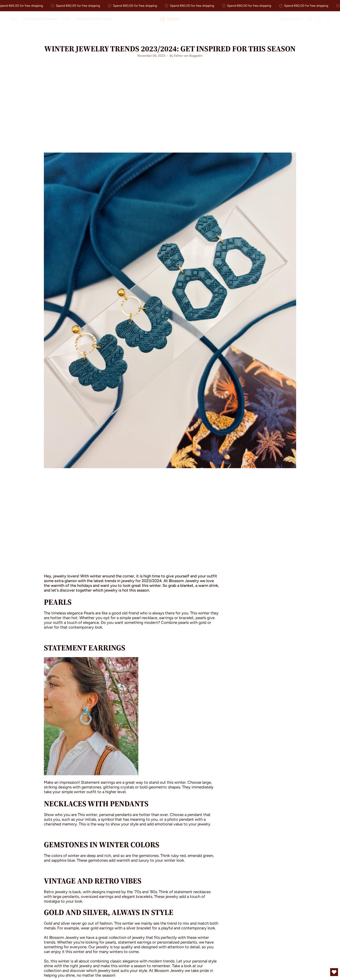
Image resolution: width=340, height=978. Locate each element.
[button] (13, 19)
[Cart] (327, 19)
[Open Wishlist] (334, 972)
